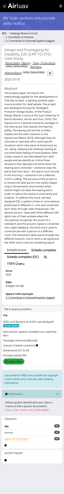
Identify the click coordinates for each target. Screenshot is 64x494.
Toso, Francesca (43, 63)
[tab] (45, 257)
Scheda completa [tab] (43, 250)
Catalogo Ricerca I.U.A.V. (24, 33)
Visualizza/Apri (13, 361)
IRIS (4, 33)
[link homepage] (16, 6)
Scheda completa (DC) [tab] (23, 257)
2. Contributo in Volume (19, 37)
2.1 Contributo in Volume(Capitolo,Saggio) (30, 41)
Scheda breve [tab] (16, 250)
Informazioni (15, 393)
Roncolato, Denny (17, 63)
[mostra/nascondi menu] (60, 6)
